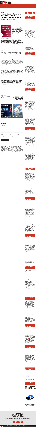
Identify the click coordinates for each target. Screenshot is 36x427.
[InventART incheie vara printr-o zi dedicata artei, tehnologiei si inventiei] (6, 111)
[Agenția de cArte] (1, 19)
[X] (34, 13)
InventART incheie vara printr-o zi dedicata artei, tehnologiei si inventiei (6, 117)
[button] (34, 6)
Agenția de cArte (5, 19)
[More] (18, 22)
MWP (28, 425)
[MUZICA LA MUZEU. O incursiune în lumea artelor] (17, 111)
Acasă (1, 10)
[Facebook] (26, 13)
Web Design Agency (24, 425)
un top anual (29, 173)
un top (28, 21)
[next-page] (2, 119)
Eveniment (4, 10)
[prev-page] (1, 119)
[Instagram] (29, 13)
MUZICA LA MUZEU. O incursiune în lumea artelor (17, 117)
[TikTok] (31, 13)
